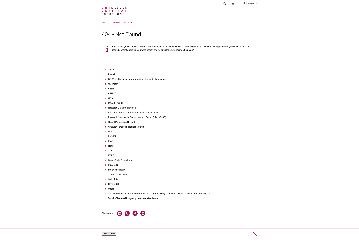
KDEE (111, 155)
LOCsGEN (113, 165)
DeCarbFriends (115, 103)
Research (116, 22)
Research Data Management (122, 107)
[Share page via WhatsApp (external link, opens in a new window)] (127, 215)
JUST (111, 150)
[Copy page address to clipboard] (142, 215)
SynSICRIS (113, 184)
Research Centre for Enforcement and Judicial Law (133, 112)
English (251, 3)
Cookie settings (109, 234)
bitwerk (111, 74)
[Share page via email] (119, 215)
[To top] (252, 233)
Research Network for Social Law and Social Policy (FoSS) (137, 117)
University (105, 22)
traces (111, 188)
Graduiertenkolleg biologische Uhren (126, 126)
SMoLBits (113, 179)
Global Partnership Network (121, 122)
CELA (111, 98)
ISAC (110, 141)
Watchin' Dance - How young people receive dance (133, 198)
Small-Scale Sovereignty (120, 160)
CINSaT (112, 93)
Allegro (111, 69)
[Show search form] (224, 3)
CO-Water (113, 84)
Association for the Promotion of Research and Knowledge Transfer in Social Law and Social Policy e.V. (159, 193)
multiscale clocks (116, 169)
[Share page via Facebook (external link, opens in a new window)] (135, 215)
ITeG (110, 146)
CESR (111, 88)
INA (110, 131)
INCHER (112, 136)
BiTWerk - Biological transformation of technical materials (136, 79)
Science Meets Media (118, 174)
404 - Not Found (129, 22)
